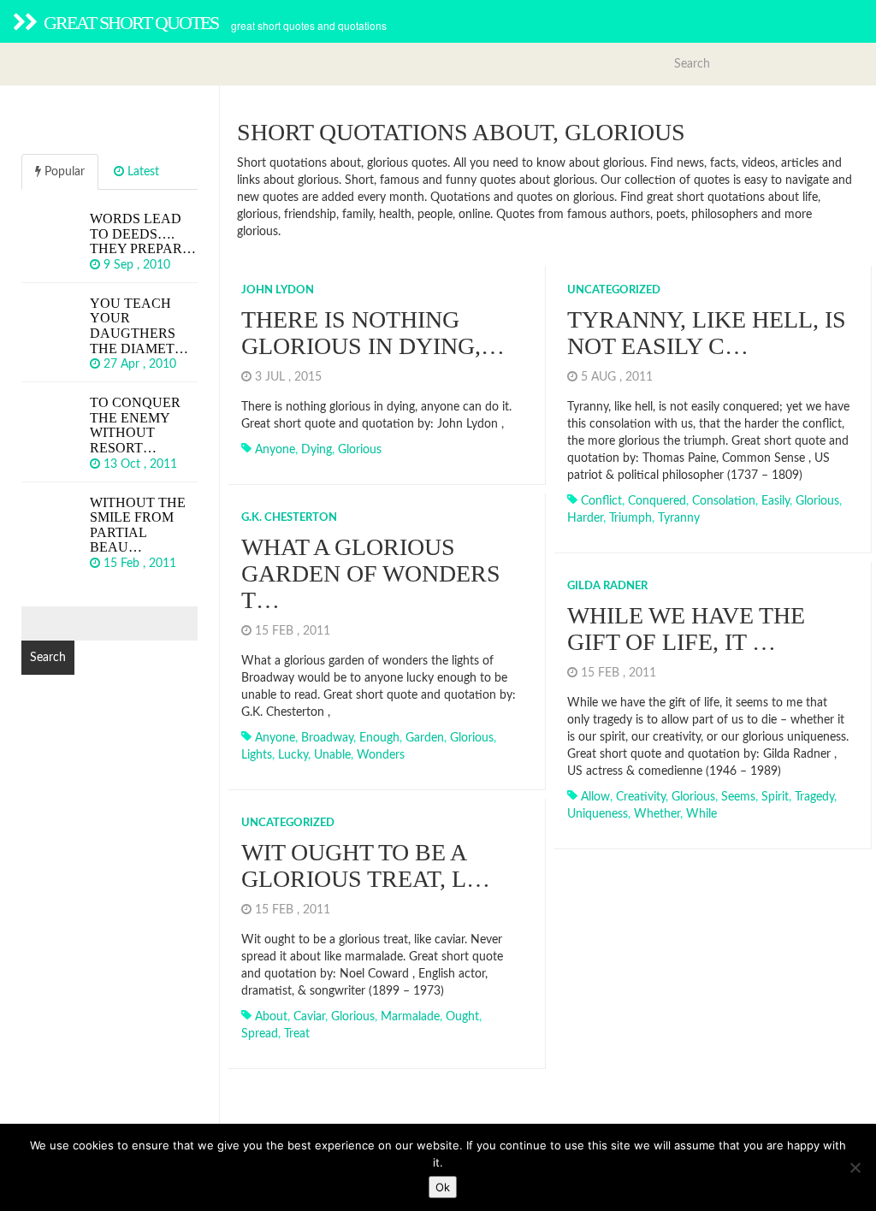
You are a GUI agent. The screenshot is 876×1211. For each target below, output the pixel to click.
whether (657, 814)
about (271, 1017)
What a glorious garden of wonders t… (370, 573)
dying (316, 450)
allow (595, 797)
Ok (442, 1187)
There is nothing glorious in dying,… (373, 332)
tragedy (814, 797)
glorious (360, 450)
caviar (309, 1017)
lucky (293, 755)
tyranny (679, 518)
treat (297, 1034)
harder (585, 518)
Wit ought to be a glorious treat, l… (365, 865)
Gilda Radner (607, 586)
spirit (775, 797)
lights (256, 755)
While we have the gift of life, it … (686, 628)
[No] (854, 1167)
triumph (630, 518)
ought (462, 1017)
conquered (657, 501)
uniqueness (597, 814)
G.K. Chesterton (289, 517)
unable (332, 755)
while (701, 814)
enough (379, 738)
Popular (63, 172)
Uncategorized (613, 290)
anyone (275, 450)
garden (424, 738)
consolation (723, 501)
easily (775, 501)
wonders (381, 755)
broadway (327, 738)
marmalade (410, 1017)
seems (738, 797)
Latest (141, 172)
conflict (601, 501)
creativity (641, 797)
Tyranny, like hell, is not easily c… (706, 332)
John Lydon (277, 290)
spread (259, 1034)
